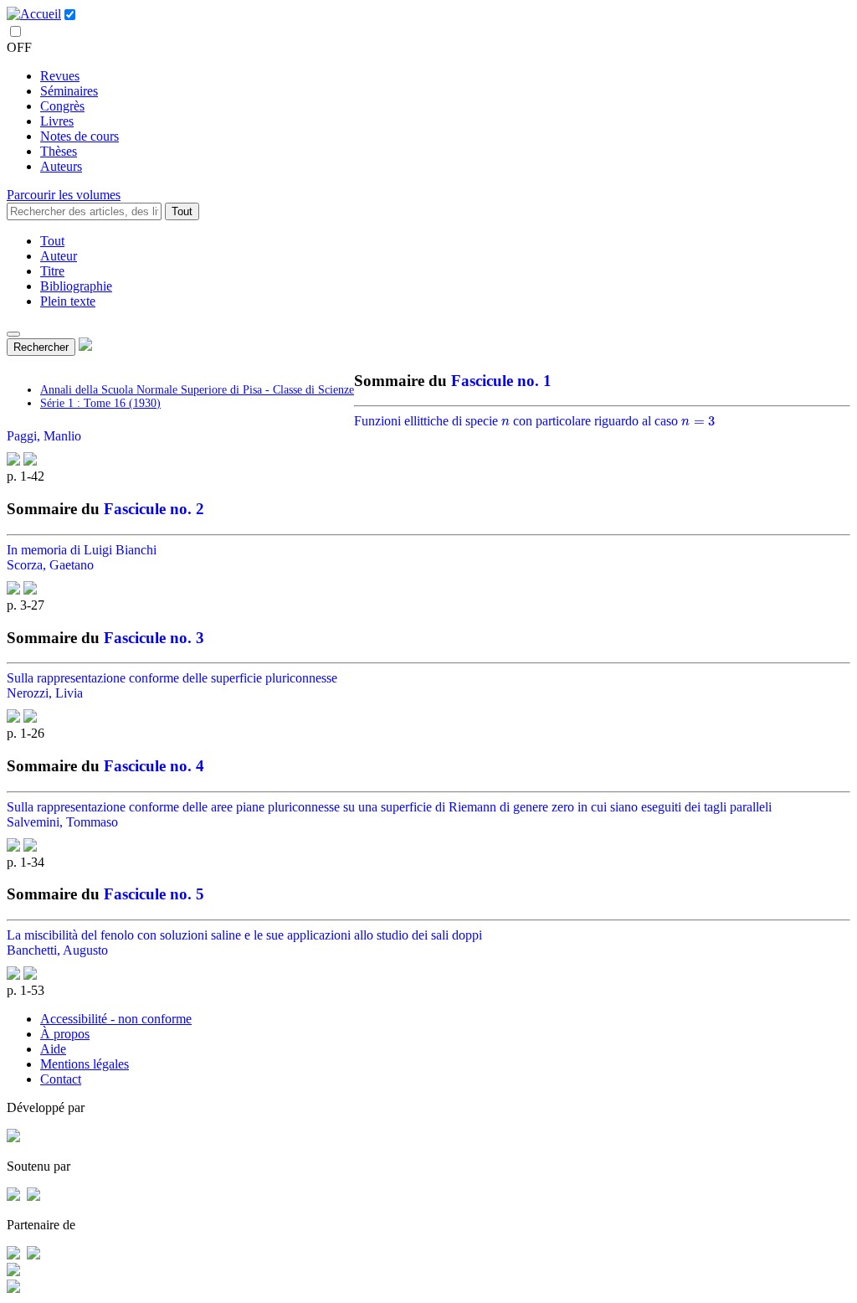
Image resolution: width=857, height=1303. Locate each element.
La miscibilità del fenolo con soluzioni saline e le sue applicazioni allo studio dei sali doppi (244, 935)
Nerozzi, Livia (45, 693)
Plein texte (67, 301)
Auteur (58, 256)
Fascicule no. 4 (154, 766)
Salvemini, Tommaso (62, 822)
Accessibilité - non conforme (116, 1019)
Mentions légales (84, 1064)
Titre (52, 271)
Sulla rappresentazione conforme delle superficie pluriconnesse (172, 678)
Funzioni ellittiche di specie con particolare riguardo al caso (533, 421)
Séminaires (69, 91)
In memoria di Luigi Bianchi (82, 550)
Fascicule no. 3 (154, 637)
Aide (53, 1049)
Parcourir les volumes (64, 195)
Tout (182, 211)
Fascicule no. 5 (154, 894)
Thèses (58, 151)
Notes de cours (79, 136)
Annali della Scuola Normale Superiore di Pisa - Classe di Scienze (197, 390)
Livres (57, 121)
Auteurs (61, 166)
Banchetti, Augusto (57, 950)
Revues (60, 76)
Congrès (62, 106)
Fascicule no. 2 (154, 509)
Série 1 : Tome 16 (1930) (100, 403)
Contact (60, 1079)
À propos (65, 1034)
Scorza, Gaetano (50, 565)
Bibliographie (76, 286)
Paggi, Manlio (44, 436)
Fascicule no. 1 (501, 380)
